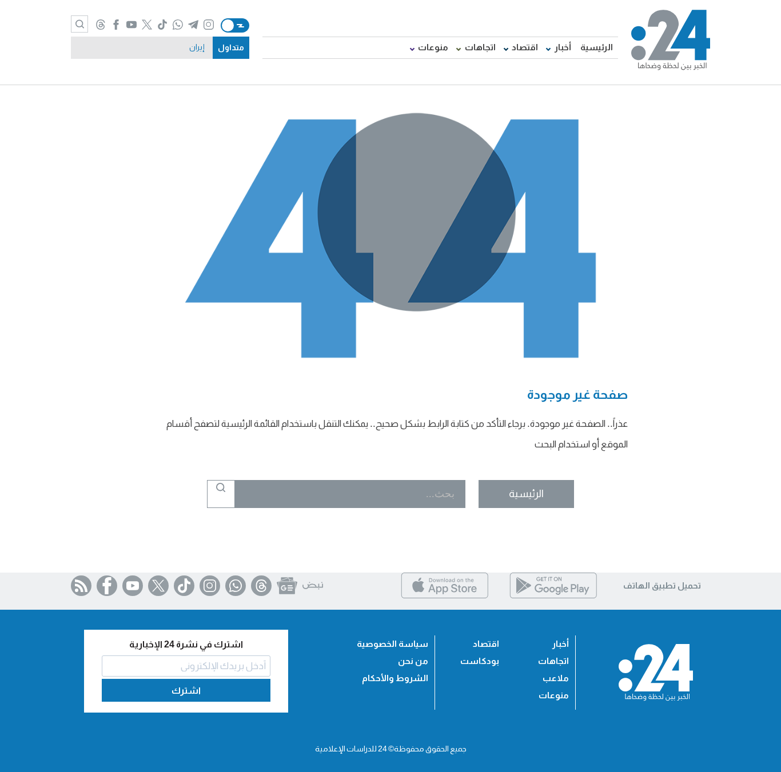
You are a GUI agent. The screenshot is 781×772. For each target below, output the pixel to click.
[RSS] (81, 585)
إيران (197, 47)
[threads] (100, 25)
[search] (79, 24)
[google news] (287, 585)
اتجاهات (480, 47)
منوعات (433, 47)
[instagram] (208, 25)
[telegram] (193, 25)
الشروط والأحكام (395, 678)
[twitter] (147, 25)
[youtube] (131, 25)
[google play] (553, 595)
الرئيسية (596, 47)
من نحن (413, 661)
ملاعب (556, 678)
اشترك (186, 690)
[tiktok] (162, 25)
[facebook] (116, 25)
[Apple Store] (444, 595)
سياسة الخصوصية (392, 644)
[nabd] (312, 585)
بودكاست (479, 661)
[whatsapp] (177, 25)
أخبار (563, 47)
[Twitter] (158, 585)
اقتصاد (525, 47)
